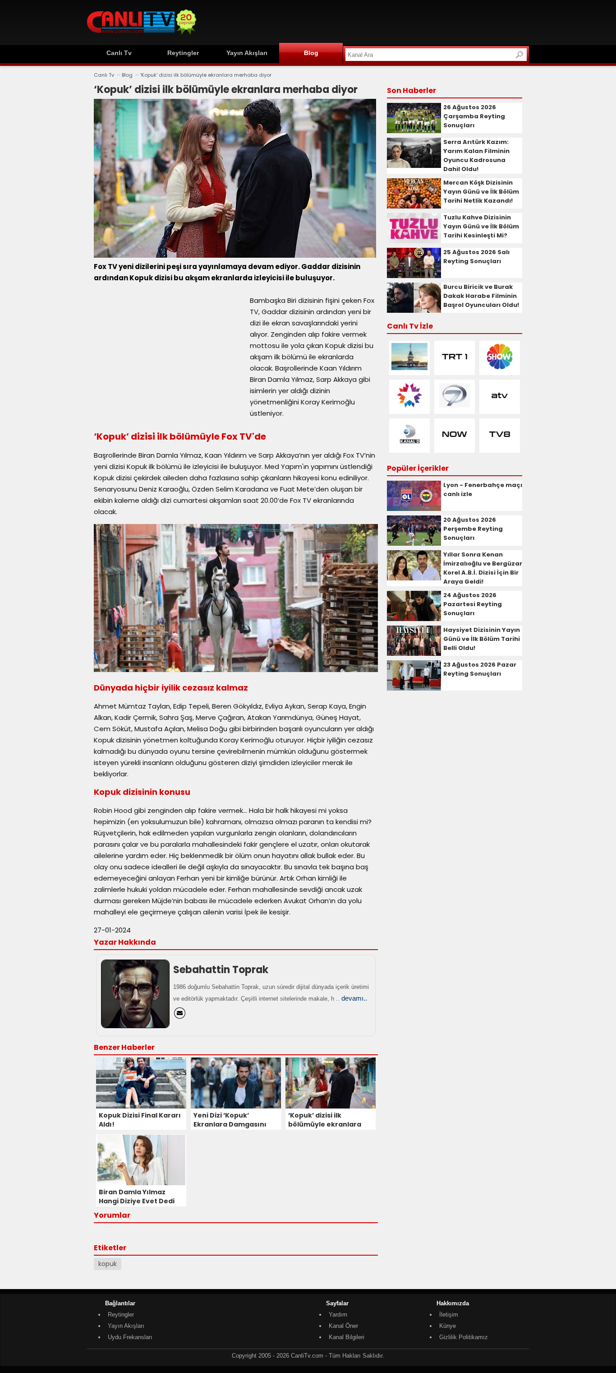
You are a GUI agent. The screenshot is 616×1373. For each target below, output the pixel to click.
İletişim (448, 1314)
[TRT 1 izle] (455, 368)
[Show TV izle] (500, 368)
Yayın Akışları (246, 52)
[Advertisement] (365, 21)
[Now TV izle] (455, 445)
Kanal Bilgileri (346, 1337)
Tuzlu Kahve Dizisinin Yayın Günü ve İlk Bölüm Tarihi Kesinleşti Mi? (481, 226)
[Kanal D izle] (409, 445)
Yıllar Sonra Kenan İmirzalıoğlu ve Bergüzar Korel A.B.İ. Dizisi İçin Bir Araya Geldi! (482, 568)
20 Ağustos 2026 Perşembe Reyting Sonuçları (473, 528)
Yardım (338, 1314)
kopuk (107, 1263)
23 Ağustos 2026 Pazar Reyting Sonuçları (479, 669)
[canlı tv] (141, 35)
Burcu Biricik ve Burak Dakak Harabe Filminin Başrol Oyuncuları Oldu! (481, 296)
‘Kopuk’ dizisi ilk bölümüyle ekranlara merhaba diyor (205, 75)
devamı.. (354, 998)
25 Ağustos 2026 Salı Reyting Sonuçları (476, 256)
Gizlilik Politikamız (463, 1337)
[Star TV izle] (409, 407)
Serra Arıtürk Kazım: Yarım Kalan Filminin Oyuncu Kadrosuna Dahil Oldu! (476, 155)
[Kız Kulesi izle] (409, 368)
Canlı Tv (119, 52)
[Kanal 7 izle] (455, 407)
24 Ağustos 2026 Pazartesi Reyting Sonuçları (472, 604)
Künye (447, 1325)
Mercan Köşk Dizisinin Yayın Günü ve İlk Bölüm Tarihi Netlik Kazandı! (481, 191)
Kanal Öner (343, 1325)
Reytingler (183, 52)
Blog (311, 52)
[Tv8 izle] (500, 445)
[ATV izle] (500, 407)
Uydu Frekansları (130, 1337)
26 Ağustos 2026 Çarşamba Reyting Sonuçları (474, 116)
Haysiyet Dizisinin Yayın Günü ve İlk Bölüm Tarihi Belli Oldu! (481, 639)
